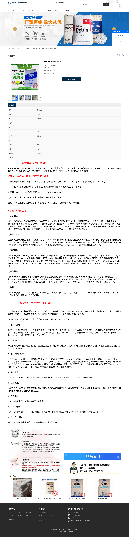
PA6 (52, 518)
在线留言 (66, 10)
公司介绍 (21, 10)
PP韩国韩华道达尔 (38, 49)
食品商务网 (70, 532)
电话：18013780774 (76, 515)
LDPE (40, 515)
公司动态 (30, 10)
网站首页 (20, 49)
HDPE (40, 518)
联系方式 (57, 10)
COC (52, 512)
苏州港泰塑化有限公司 (55, 529)
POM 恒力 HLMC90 (22, 498)
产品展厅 (39, 10)
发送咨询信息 (71, 79)
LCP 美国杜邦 (42, 512)
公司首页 (12, 10)
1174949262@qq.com (80, 518)
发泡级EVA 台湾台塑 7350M (104, 498)
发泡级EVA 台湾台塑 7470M (77, 498)
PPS (52, 521)
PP (31, 49)
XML (77, 529)
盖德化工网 (63, 532)
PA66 (40, 521)
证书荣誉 (48, 10)
